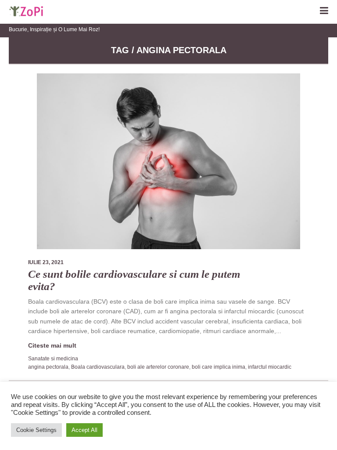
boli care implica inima (218, 367)
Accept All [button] (84, 430)
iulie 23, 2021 (46, 262)
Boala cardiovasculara (98, 367)
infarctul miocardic (269, 367)
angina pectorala (48, 367)
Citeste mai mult (52, 345)
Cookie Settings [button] (36, 430)
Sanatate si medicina (53, 359)
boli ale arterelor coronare (158, 367)
